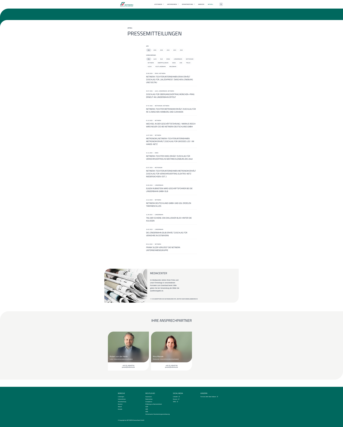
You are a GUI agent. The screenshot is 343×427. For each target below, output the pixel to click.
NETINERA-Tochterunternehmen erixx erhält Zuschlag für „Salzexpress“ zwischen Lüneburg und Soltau (169, 79)
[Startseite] (126, 4)
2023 (174, 50)
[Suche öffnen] (221, 4)
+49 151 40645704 (128, 365)
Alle (149, 50)
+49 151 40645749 (171, 365)
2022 (181, 50)
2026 (154, 50)
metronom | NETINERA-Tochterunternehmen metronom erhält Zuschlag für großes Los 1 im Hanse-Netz (170, 141)
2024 (168, 50)
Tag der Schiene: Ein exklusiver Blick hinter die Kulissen (169, 219)
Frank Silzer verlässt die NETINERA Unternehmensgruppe (163, 249)
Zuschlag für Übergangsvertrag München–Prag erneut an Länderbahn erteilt (170, 96)
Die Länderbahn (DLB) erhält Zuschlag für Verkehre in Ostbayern (166, 234)
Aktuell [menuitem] (210, 4)
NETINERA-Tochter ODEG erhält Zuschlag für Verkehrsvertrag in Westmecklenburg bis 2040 (169, 157)
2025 (161, 50)
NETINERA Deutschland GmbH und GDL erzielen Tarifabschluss (168, 205)
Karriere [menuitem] (201, 4)
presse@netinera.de (128, 367)
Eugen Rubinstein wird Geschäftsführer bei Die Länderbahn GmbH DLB (169, 190)
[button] (174, 299)
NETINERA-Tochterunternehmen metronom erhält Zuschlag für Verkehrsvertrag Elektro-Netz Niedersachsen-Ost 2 (171, 173)
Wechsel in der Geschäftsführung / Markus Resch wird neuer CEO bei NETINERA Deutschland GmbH (171, 125)
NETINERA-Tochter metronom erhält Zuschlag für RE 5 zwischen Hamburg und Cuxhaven (171, 110)
